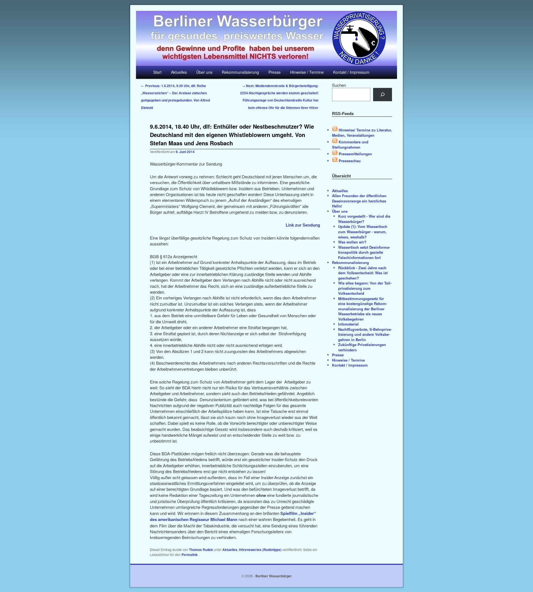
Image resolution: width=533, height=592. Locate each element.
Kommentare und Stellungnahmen (350, 144)
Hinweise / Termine (307, 72)
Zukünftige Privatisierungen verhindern (362, 347)
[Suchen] (382, 94)
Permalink (190, 554)
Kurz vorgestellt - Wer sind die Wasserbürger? (364, 219)
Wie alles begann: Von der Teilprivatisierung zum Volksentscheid (364, 288)
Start (157, 72)
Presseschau (349, 160)
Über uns (204, 72)
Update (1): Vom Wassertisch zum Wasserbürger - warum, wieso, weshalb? (362, 231)
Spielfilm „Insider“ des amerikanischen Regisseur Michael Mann (233, 516)
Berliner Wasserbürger (273, 575)
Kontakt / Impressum (351, 72)
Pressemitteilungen (355, 153)
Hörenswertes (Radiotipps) (260, 549)
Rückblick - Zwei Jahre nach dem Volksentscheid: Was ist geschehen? (363, 273)
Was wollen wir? (352, 242)
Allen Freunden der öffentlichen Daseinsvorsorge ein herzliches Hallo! (359, 201)
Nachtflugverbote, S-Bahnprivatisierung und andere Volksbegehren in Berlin (365, 334)
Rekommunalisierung (240, 72)
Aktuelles (179, 72)
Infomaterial (348, 324)
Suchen (339, 85)
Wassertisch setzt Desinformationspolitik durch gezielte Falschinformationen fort (364, 252)
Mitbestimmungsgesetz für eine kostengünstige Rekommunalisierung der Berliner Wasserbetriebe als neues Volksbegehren (362, 309)
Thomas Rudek (201, 549)
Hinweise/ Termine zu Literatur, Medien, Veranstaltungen (362, 132)
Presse (274, 72)
